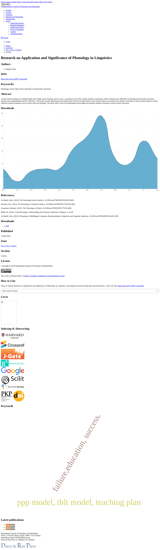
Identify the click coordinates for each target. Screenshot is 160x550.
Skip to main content (8, 2)
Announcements (16, 34)
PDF (7, 226)
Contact (13, 32)
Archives (9, 15)
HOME (8, 11)
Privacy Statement (17, 30)
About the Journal (17, 23)
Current (8, 13)
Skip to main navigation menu (28, 2)
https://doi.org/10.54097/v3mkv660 (14, 79)
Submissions (10, 19)
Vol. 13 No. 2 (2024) (14, 50)
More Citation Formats (10, 291)
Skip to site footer (45, 2)
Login (8, 42)
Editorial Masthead (17, 25)
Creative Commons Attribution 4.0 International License (44, 276)
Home (8, 46)
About (8, 21)
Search (5, 38)
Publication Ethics (17, 27)
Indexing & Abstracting (14, 17)
